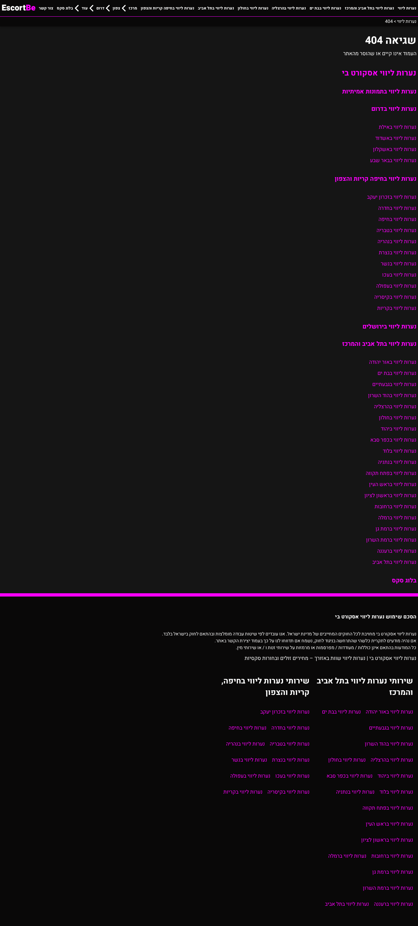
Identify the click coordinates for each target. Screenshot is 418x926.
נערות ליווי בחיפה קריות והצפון (167, 8)
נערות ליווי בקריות (396, 308)
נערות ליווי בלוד (399, 451)
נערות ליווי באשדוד (395, 138)
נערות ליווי (407, 8)
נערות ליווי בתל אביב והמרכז (369, 8)
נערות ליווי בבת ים (325, 8)
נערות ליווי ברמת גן (396, 529)
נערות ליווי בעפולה (396, 286)
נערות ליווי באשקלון (394, 149)
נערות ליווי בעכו (399, 275)
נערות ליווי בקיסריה (395, 297)
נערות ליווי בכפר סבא (393, 440)
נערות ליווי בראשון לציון (390, 495)
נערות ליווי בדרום (393, 108)
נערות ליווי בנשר (398, 264)
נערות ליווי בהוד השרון (392, 395)
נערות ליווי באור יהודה (392, 362)
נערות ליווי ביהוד (398, 429)
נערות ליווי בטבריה (396, 230)
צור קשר (46, 8)
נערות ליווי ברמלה (397, 518)
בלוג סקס (65, 8)
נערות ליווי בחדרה (397, 208)
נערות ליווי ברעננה (396, 551)
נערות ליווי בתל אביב (216, 8)
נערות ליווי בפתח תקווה (391, 473)
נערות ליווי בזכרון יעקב (391, 197)
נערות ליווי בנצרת (397, 253)
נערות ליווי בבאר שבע (393, 160)
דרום (100, 8)
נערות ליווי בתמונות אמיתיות (379, 91)
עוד (85, 8)
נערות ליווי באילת (397, 127)
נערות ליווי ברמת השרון (391, 540)
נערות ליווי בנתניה (397, 462)
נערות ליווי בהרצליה (289, 8)
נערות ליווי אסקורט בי (379, 73)
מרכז (133, 8)
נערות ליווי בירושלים (389, 326)
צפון (116, 8)
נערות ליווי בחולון (253, 8)
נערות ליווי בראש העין (392, 484)
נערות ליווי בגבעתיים (394, 384)
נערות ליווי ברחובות (395, 507)
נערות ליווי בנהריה (397, 241)
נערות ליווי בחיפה (397, 219)
